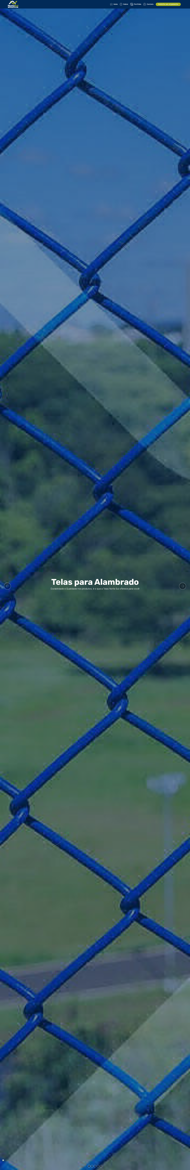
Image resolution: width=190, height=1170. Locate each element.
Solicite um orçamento (168, 4)
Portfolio (137, 4)
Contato (150, 4)
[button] (7, 586)
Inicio (116, 4)
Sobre (125, 4)
